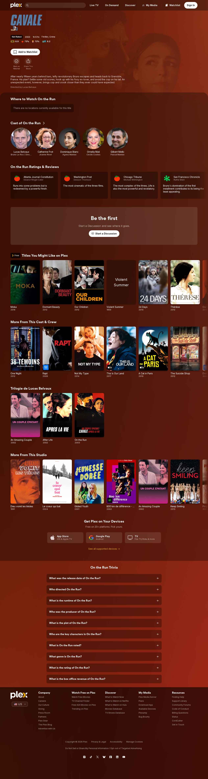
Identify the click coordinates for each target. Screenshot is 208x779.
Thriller (44, 37)
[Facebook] (110, 757)
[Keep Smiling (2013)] (185, 485)
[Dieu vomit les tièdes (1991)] (25, 485)
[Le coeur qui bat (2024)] (57, 485)
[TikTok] (91, 757)
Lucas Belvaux (29, 87)
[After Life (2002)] (57, 418)
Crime (52, 37)
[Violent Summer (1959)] (121, 285)
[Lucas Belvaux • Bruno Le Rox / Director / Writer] (21, 142)
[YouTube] (124, 757)
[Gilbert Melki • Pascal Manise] (117, 142)
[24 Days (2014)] (153, 285)
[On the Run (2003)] (89, 418)
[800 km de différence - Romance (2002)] (121, 485)
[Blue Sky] (104, 757)
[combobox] (57, 5)
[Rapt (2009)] (57, 352)
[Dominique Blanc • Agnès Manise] (69, 142)
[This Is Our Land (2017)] (121, 352)
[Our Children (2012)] (89, 285)
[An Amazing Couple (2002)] (25, 418)
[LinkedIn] (117, 757)
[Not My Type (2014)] (89, 352)
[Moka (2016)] (25, 285)
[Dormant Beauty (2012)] (57, 285)
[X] (97, 757)
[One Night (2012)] (25, 352)
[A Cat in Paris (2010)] (153, 352)
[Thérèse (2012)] (185, 285)
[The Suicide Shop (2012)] (185, 352)
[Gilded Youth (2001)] (89, 485)
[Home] (16, 5)
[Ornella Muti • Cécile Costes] (93, 142)
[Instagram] (84, 757)
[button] (28, 64)
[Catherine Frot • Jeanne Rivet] (45, 142)
